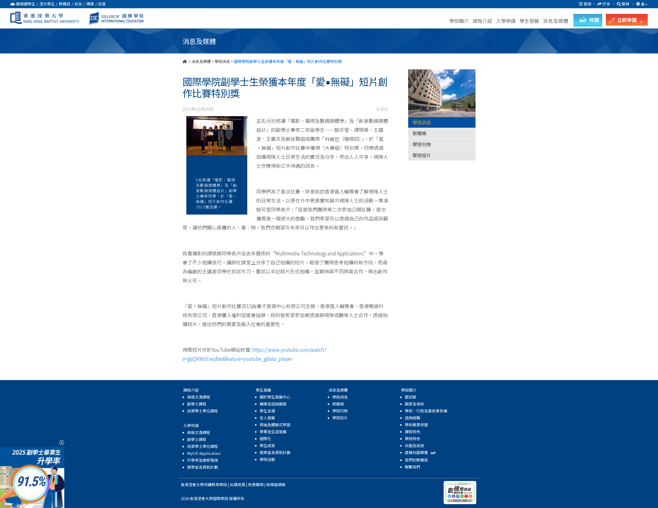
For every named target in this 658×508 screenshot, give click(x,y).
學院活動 (267, 459)
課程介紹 (483, 20)
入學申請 (506, 20)
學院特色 (412, 438)
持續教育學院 (215, 484)
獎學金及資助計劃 (202, 467)
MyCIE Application (204, 453)
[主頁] (185, 61)
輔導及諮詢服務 (273, 404)
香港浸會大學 (192, 484)
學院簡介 (459, 20)
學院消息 (222, 61)
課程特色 (412, 431)
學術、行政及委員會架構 (426, 410)
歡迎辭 (410, 397)
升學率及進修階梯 (202, 460)
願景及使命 (414, 404)
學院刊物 (422, 144)
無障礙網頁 (276, 484)
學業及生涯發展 (273, 431)
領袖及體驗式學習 (275, 424)
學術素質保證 (416, 424)
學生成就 (267, 445)
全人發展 (267, 417)
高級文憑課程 (198, 397)
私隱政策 (237, 484)
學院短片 (422, 155)
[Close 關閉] (59, 442)
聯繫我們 (412, 466)
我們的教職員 (416, 460)
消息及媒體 (201, 61)
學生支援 (267, 410)
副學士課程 (196, 404)
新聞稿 (419, 133)
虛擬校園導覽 (417, 452)
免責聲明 (255, 484)
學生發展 (529, 20)
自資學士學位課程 (202, 410)
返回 (383, 109)
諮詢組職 (412, 417)
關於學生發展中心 (275, 397)
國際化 (265, 438)
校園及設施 (414, 445)
